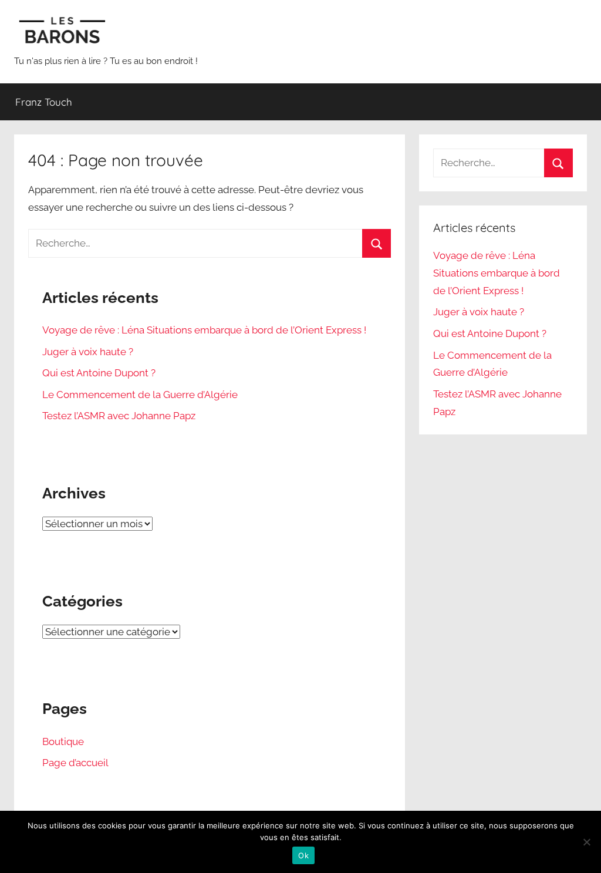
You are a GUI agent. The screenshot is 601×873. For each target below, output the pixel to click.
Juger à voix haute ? (87, 352)
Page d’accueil (75, 762)
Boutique (63, 741)
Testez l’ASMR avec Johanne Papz (118, 416)
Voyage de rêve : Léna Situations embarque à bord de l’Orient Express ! (204, 330)
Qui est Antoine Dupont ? (99, 373)
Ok (303, 855)
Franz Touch (43, 102)
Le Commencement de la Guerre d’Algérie (140, 394)
